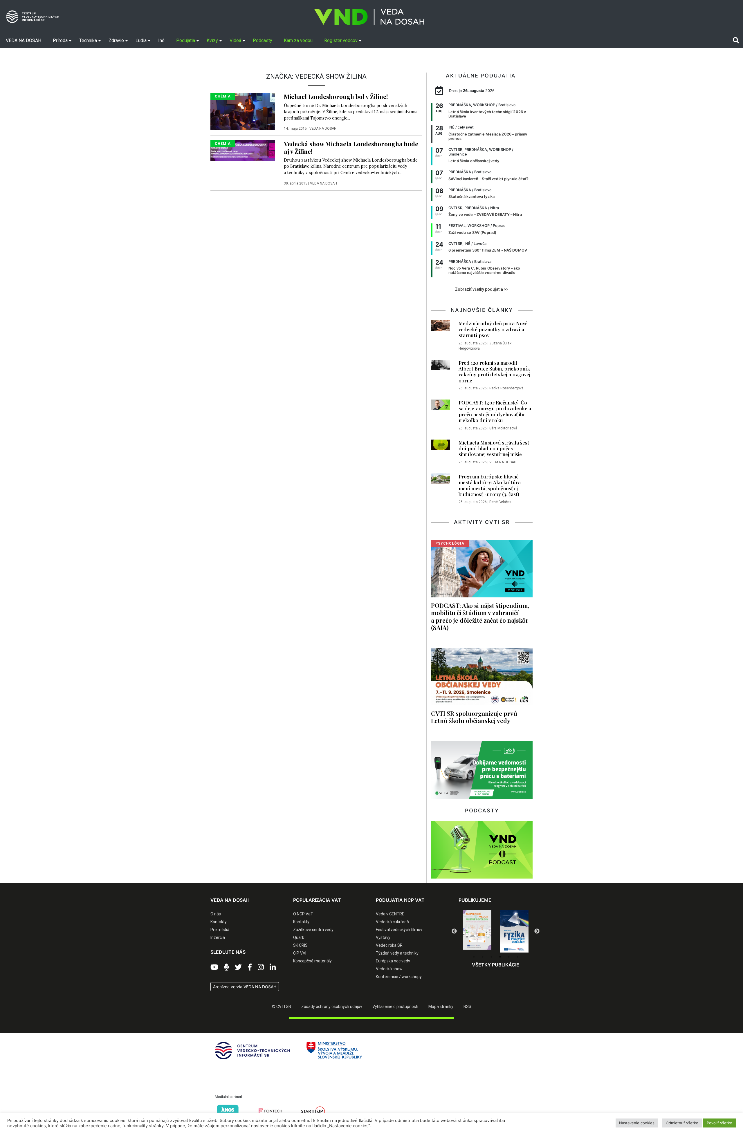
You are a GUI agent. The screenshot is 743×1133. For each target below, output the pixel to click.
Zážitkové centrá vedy (313, 929)
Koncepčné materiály (312, 961)
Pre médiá (219, 929)
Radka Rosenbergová (506, 388)
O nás (215, 914)
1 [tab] (474, 957)
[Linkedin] (273, 967)
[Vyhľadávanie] (736, 40)
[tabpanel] (477, 931)
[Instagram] (261, 967)
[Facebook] (250, 967)
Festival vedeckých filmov (399, 929)
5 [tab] (509, 957)
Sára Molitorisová (503, 428)
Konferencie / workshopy (399, 976)
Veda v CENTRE (390, 914)
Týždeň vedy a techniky (397, 953)
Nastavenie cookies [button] (636, 1123)
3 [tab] (491, 957)
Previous (454, 931)
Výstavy (383, 937)
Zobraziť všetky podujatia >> (481, 289)
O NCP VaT (303, 914)
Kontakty (218, 921)
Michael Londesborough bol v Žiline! (336, 96)
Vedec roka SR (389, 945)
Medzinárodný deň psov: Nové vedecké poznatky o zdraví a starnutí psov (493, 329)
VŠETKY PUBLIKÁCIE (495, 965)
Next (537, 931)
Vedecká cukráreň (392, 921)
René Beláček (500, 502)
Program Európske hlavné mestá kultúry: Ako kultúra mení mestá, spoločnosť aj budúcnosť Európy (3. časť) (490, 485)
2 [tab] (483, 957)
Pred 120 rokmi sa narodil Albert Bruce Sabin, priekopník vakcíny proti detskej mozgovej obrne (494, 371)
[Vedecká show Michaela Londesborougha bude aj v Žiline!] (242, 150)
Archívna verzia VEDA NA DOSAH (244, 986)
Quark (298, 937)
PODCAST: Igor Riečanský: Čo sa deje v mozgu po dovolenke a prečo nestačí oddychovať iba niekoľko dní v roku (495, 411)
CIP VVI (299, 953)
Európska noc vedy (393, 961)
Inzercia (217, 937)
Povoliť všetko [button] (719, 1123)
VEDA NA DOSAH (322, 129)
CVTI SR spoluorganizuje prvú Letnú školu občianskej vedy (474, 716)
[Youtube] (214, 967)
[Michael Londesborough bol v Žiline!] (242, 111)
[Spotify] (226, 967)
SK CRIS (300, 945)
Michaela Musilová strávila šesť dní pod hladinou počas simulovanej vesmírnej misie (494, 448)
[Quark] (514, 931)
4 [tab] (500, 957)
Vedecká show (389, 968)
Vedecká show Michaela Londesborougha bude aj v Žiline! (351, 147)
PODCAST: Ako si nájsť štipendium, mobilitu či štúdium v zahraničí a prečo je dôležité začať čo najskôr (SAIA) (480, 616)
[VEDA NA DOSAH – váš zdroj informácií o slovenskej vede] (369, 16)
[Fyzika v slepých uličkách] (477, 931)
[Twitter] (238, 967)
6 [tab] (517, 957)
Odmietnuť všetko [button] (682, 1123)
